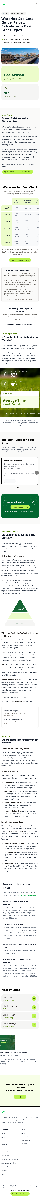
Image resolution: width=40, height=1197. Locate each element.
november (31, 414)
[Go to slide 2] (18, 487)
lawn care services (19, 254)
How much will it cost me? (13, 36)
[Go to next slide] (37, 473)
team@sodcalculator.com (26, 895)
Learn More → (9, 481)
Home (3, 1141)
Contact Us (24, 1133)
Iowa (6, 13)
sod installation (24, 252)
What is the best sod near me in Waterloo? (19, 43)
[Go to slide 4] (22, 487)
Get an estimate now (20, 507)
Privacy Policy (25, 1140)
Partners (4, 1145)
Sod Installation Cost (7, 1167)
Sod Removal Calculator (8, 1163)
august (4, 414)
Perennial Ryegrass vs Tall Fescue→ (20, 324)
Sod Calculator (6, 1155)
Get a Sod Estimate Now (20, 1194)
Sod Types (4, 1170)
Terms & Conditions (27, 1137)
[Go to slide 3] (20, 487)
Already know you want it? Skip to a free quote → (20, 511)
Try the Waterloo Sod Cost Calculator (17, 172)
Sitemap (24, 1143)
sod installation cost (15, 831)
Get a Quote (20, 1097)
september (13, 414)
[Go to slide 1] (17, 487)
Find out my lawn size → (20, 260)
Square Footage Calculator (9, 1159)
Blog (2, 1174)
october (22, 414)
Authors (3, 1137)
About (3, 1133)
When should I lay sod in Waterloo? (16, 39)
